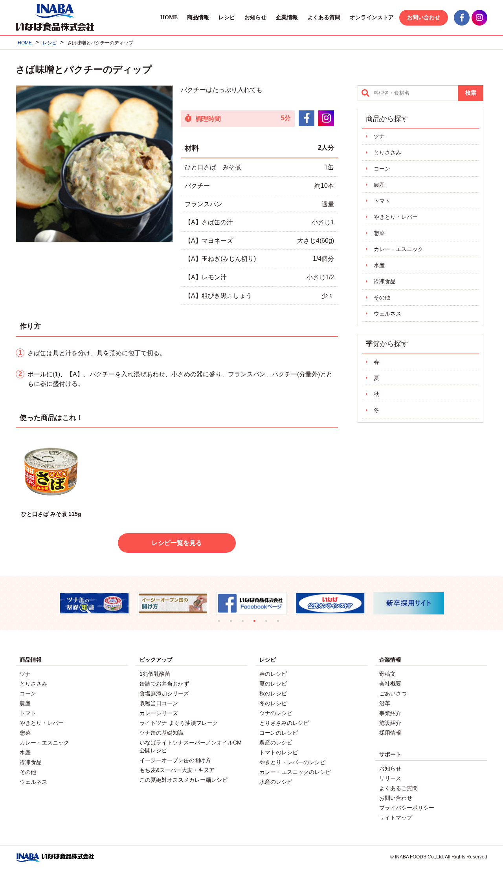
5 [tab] (269, 624)
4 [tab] (257, 624)
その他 (382, 297)
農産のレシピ (275, 742)
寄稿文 (387, 674)
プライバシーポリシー (406, 808)
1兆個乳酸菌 (155, 674)
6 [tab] (281, 624)
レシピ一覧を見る (177, 542)
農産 (379, 185)
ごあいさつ (393, 693)
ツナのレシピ (275, 713)
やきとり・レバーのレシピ (292, 762)
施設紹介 (390, 723)
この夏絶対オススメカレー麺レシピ (184, 780)
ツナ (379, 136)
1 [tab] (222, 624)
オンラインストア (372, 17)
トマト (382, 201)
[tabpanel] (59, 603)
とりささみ (387, 152)
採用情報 (390, 733)
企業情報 (287, 17)
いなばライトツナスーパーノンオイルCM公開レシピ (191, 746)
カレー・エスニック (398, 249)
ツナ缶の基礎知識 (162, 733)
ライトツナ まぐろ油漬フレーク (179, 723)
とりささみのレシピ (284, 723)
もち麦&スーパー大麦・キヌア (177, 770)
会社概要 (390, 683)
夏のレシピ (273, 683)
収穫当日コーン (159, 703)
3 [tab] (246, 624)
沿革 (384, 703)
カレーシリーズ (159, 713)
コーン (382, 168)
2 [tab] (234, 624)
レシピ (226, 17)
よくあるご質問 (398, 788)
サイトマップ (395, 817)
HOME (169, 17)
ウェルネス (387, 313)
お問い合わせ (423, 17)
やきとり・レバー (396, 217)
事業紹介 (390, 713)
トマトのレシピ (278, 752)
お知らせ (255, 17)
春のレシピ (273, 674)
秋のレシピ (273, 693)
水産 (379, 265)
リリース (390, 778)
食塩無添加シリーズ (164, 693)
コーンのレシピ (278, 733)
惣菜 (379, 233)
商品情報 (198, 17)
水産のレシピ (275, 782)
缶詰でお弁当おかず (164, 683)
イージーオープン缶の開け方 (175, 760)
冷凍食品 (385, 281)
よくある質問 (323, 17)
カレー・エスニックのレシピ (295, 772)
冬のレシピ (273, 703)
